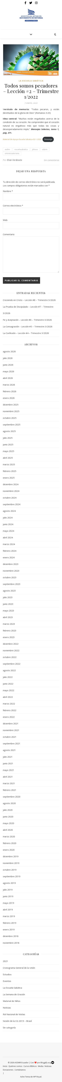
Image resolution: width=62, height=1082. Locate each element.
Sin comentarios (51, 160)
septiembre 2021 (11, 743)
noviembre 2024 (11, 491)
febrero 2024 (9, 550)
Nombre (8, 191)
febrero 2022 (9, 710)
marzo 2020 (9, 836)
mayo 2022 (8, 690)
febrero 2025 (9, 471)
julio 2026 (8, 358)
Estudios (7, 974)
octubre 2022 (9, 657)
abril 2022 (8, 696)
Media (40, 1066)
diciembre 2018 (10, 936)
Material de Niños (11, 1001)
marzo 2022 (9, 703)
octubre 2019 (9, 869)
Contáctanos (20, 1069)
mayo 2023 (8, 610)
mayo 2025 (8, 451)
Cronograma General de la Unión (19, 967)
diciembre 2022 (10, 643)
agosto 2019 (9, 883)
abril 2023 (8, 617)
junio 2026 (8, 364)
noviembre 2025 (11, 411)
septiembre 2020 (11, 796)
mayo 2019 (8, 902)
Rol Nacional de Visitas (14, 1014)
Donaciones (8, 1069)
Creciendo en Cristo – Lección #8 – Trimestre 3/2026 (29, 300)
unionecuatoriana (12, 153)
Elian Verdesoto (14, 160)
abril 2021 (8, 776)
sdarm (44, 149)
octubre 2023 (9, 577)
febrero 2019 (9, 922)
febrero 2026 (9, 391)
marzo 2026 (9, 384)
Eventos (7, 981)
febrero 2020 (9, 843)
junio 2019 (8, 896)
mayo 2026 (8, 371)
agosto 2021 (9, 750)
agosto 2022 (9, 670)
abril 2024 (8, 537)
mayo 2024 (8, 530)
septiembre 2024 (11, 504)
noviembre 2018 (11, 942)
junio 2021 (8, 763)
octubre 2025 (9, 417)
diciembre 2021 (10, 723)
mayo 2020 (8, 823)
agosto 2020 (9, 803)
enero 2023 (9, 637)
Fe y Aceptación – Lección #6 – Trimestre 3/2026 (27, 319)
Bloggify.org (46, 1062)
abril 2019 (8, 909)
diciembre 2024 (10, 484)
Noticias (7, 1007)
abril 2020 (8, 829)
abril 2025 (8, 457)
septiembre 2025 (11, 424)
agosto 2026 (9, 351)
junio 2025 (8, 444)
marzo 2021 (9, 783)
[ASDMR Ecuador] (31, 15)
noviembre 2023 (11, 570)
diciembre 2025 (10, 404)
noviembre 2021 (11, 730)
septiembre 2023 (11, 584)
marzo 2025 (9, 464)
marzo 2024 (9, 544)
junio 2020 (8, 816)
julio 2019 (8, 889)
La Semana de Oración (14, 994)
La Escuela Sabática (31, 81)
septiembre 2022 (11, 663)
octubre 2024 (9, 497)
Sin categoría (9, 1027)
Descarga (48, 139)
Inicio (5, 1066)
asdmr (7, 149)
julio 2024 (8, 517)
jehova (35, 149)
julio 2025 (8, 437)
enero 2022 (9, 716)
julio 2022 (8, 677)
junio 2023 (8, 603)
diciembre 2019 (10, 856)
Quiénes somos (15, 1066)
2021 (5, 961)
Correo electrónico (13, 205)
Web (5, 220)
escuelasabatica (21, 149)
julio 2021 (8, 756)
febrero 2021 (9, 789)
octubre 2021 (9, 736)
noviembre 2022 (11, 650)
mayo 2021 (8, 770)
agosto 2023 (9, 590)
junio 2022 (8, 683)
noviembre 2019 (11, 863)
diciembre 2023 (10, 564)
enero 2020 (9, 849)
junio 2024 (8, 524)
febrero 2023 (9, 630)
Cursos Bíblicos (30, 1066)
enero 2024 (9, 557)
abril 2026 (8, 378)
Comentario (8, 234)
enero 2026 (9, 397)
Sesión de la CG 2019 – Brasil (17, 1020)
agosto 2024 (9, 510)
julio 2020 (8, 809)
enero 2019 (9, 929)
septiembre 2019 (11, 876)
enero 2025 (9, 477)
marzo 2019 (9, 916)
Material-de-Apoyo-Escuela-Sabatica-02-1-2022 (22, 139)
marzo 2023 (9, 623)
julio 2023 (8, 597)
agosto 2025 (9, 431)
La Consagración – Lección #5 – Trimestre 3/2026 (27, 326)
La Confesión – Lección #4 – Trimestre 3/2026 (26, 333)
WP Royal (37, 1076)
